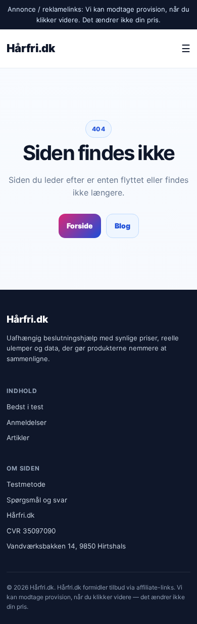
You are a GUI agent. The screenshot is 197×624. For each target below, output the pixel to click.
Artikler (18, 438)
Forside (80, 225)
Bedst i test (25, 407)
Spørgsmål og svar (37, 500)
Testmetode (26, 484)
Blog (122, 225)
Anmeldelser (26, 422)
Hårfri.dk (31, 48)
